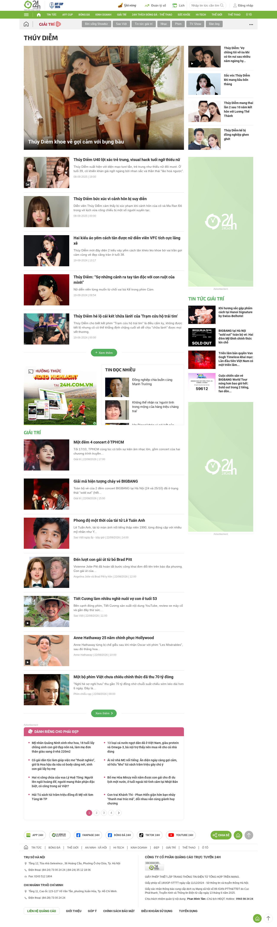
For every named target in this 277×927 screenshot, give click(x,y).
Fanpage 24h (91, 835)
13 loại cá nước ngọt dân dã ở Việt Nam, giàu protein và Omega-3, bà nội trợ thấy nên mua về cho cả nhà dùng (143, 747)
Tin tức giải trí (144, 24)
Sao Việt (121, 24)
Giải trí (121, 14)
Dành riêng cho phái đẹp (56, 732)
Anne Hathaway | (84, 654)
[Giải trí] (50, 24)
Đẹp (156, 847)
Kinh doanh (103, 14)
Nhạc (164, 24)
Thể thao (234, 14)
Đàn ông (214, 24)
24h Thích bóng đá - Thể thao (152, 14)
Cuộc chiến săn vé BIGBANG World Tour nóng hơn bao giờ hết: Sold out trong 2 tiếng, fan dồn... (234, 383)
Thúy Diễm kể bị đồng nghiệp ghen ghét (236, 135)
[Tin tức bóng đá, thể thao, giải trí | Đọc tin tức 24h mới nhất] (32, 5)
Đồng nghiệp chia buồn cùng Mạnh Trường (152, 382)
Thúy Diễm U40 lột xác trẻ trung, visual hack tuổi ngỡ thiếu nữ (127, 159)
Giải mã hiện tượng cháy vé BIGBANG (106, 481)
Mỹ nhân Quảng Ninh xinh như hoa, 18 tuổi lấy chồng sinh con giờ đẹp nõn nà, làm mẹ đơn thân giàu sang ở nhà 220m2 (63, 747)
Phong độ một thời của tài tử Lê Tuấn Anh (109, 520)
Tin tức (51, 14)
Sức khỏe (184, 14)
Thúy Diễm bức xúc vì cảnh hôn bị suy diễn (110, 198)
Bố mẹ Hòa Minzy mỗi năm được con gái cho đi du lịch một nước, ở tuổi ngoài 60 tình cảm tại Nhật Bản (142, 779)
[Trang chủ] (30, 24)
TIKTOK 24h (152, 835)
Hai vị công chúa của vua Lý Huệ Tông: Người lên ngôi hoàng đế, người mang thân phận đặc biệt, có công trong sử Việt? (63, 782)
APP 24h (37, 835)
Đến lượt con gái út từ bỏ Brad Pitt (103, 559)
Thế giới (217, 14)
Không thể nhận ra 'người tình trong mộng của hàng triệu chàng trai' (155, 406)
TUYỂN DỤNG (188, 911)
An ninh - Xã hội (96, 847)
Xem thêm (106, 352)
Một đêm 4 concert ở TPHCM (99, 442)
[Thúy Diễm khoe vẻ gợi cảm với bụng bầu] (104, 97)
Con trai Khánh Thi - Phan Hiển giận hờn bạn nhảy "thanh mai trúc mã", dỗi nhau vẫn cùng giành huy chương (141, 799)
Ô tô (249, 14)
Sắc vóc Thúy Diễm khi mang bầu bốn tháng (237, 80)
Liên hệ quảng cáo (41, 911)
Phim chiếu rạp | (83, 694)
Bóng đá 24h (122, 835)
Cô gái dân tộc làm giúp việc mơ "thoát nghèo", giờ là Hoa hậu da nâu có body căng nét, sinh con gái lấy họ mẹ (63, 764)
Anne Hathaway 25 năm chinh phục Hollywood (114, 637)
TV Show (195, 24)
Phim (178, 24)
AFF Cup (67, 14)
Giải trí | (78, 459)
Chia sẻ (223, 835)
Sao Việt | (79, 615)
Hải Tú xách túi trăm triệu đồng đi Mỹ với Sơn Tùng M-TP (62, 797)
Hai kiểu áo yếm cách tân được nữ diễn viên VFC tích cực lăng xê (127, 241)
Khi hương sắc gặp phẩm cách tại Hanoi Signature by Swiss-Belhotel (236, 312)
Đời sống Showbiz (96, 24)
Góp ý (92, 911)
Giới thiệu (73, 911)
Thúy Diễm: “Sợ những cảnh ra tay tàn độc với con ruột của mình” (124, 280)
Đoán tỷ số (158, 5)
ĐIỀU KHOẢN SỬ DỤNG (156, 911)
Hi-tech (201, 14)
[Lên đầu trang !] (268, 918)
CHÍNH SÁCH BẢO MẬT (119, 911)
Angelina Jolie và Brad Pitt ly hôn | (94, 576)
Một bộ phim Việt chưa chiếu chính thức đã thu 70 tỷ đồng (123, 677)
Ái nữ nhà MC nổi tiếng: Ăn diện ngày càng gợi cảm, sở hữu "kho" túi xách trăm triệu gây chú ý (142, 762)
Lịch (182, 5)
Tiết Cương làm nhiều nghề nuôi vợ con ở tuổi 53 (115, 598)
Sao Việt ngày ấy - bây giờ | (90, 537)
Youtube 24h (184, 835)
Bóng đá (84, 14)
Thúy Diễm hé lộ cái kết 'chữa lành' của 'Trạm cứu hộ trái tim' (126, 316)
